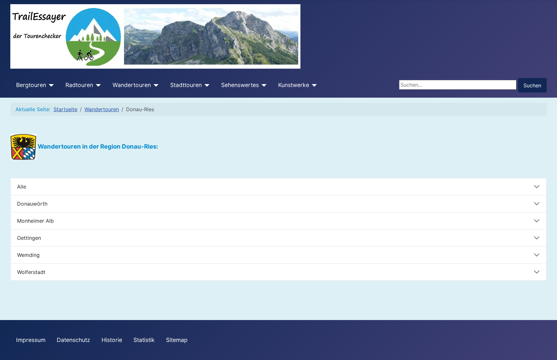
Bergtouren (31, 85)
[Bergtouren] (50, 85)
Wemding (28, 255)
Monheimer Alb (35, 221)
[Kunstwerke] (313, 85)
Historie (112, 339)
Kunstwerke (293, 85)
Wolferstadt (31, 272)
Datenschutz (73, 339)
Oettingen (29, 238)
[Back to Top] (549, 352)
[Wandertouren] (155, 85)
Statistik (144, 339)
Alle (21, 186)
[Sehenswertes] (263, 85)
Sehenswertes (240, 85)
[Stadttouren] (206, 85)
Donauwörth (32, 203)
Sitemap (177, 339)
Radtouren (79, 85)
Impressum (30, 339)
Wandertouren (131, 85)
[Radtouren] (97, 85)
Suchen (532, 85)
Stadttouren (186, 85)
